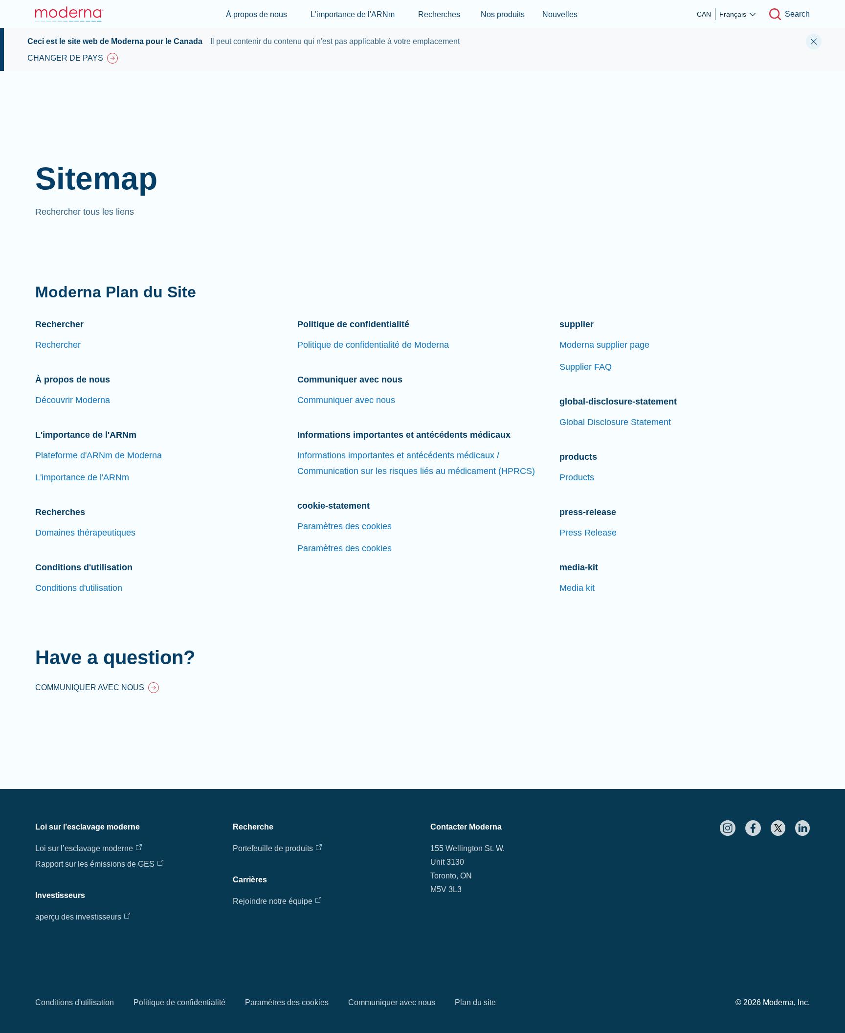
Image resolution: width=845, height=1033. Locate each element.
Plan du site (475, 1002)
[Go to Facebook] (753, 828)
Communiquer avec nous (391, 1002)
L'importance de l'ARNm (353, 14)
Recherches (439, 14)
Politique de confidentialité (179, 1002)
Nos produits (503, 14)
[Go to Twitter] (778, 828)
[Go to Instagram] (727, 828)
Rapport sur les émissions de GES (95, 864)
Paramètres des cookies (287, 1002)
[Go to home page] (69, 13)
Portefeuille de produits (273, 848)
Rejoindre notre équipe (272, 901)
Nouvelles (560, 14)
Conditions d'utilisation (74, 1002)
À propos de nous (256, 14)
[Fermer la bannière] (814, 41)
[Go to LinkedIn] (802, 828)
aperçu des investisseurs (78, 917)
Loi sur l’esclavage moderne (84, 848)
